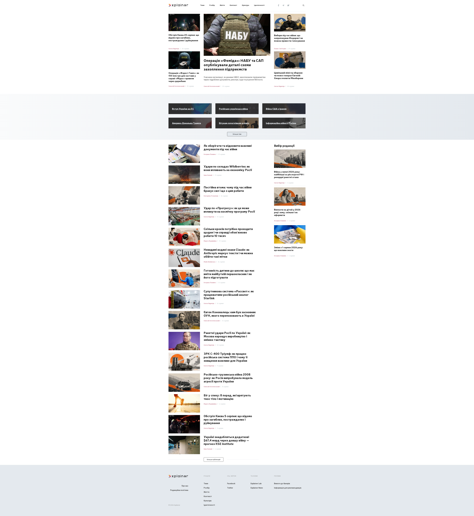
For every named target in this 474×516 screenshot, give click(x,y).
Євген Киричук (173, 49)
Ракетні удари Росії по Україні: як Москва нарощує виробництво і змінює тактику (227, 336)
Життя (222, 5)
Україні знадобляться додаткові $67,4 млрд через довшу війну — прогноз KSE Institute (226, 440)
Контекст (233, 5)
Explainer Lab (256, 484)
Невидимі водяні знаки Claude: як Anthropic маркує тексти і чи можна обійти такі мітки (228, 253)
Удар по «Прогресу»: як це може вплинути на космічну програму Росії (229, 209)
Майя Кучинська (209, 262)
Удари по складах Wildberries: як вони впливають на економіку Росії (228, 168)
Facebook (231, 484)
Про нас (185, 486)
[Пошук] (303, 5)
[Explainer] (178, 5)
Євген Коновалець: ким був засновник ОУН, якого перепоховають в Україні (230, 313)
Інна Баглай (208, 175)
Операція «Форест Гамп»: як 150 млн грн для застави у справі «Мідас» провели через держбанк (183, 76)
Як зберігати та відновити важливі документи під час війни (228, 147)
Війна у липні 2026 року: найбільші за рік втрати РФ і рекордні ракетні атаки (289, 174)
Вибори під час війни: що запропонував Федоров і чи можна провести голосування (289, 38)
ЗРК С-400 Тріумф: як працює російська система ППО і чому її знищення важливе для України (225, 357)
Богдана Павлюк (210, 154)
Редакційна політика (179, 490)
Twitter (230, 488)
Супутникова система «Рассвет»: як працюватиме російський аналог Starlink (229, 294)
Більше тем (237, 134)
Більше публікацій (213, 459)
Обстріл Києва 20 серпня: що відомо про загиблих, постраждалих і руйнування (183, 37)
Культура (245, 5)
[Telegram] (283, 5)
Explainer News (257, 488)
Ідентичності (259, 5)
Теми (202, 5)
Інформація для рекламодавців (287, 488)
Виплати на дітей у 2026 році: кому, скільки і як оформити (287, 212)
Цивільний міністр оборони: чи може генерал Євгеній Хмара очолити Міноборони (288, 75)
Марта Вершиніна (210, 241)
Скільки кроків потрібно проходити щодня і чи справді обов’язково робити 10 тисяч (228, 232)
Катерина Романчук (211, 196)
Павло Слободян (280, 49)
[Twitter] (288, 5)
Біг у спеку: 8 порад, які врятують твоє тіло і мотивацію (227, 397)
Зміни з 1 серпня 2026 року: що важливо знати (288, 248)
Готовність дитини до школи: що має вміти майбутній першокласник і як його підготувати (229, 274)
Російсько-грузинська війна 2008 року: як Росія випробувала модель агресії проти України (228, 378)
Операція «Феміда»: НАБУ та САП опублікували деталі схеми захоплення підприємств (234, 64)
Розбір (212, 5)
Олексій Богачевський (176, 86)
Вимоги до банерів (282, 484)
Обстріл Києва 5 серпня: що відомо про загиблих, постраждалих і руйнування (228, 419)
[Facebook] (278, 5)
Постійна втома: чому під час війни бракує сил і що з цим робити (228, 189)
